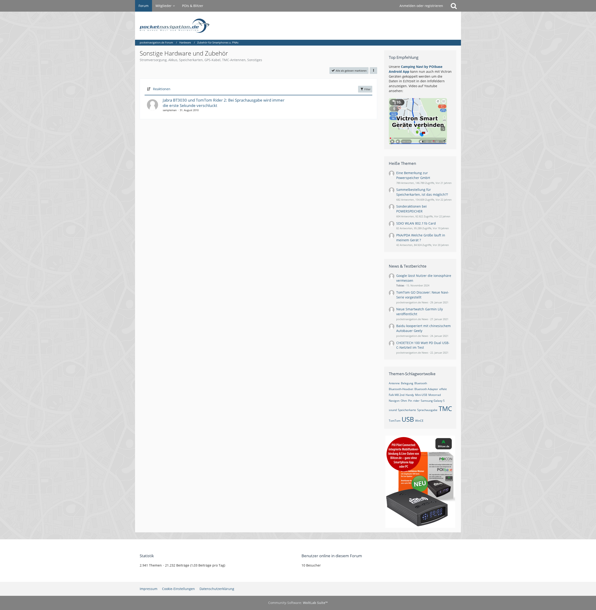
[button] (373, 70)
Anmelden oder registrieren (421, 5)
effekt (443, 389)
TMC (445, 408)
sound (393, 410)
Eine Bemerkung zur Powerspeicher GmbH (413, 175)
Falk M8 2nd (396, 395)
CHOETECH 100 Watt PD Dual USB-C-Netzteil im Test (423, 345)
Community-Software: (298, 602)
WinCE (419, 421)
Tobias (400, 285)
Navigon (394, 401)
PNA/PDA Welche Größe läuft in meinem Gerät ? (420, 237)
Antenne (394, 383)
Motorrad (434, 395)
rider (416, 401)
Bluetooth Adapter (426, 389)
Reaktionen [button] (161, 89)
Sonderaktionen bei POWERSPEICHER (411, 208)
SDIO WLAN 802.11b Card (416, 223)
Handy (410, 395)
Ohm (404, 401)
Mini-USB (421, 395)
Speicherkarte (407, 410)
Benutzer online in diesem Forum (331, 555)
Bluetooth (420, 383)
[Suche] (454, 6)
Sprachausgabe (427, 410)
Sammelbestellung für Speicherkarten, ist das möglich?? (422, 192)
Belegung (407, 383)
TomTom (394, 421)
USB (408, 419)
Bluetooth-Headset (401, 389)
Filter (367, 89)
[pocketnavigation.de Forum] (298, 25)
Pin (410, 401)
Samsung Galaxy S (433, 401)
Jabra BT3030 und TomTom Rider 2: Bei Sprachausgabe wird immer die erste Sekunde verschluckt (223, 102)
